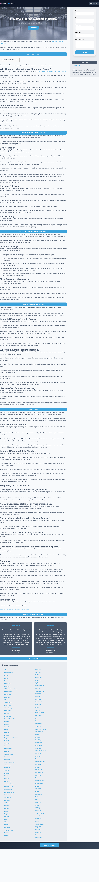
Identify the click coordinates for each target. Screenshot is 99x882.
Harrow (6, 824)
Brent (6, 811)
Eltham (37, 786)
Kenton (6, 833)
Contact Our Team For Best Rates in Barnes (33, 231)
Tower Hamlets (39, 691)
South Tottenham (40, 729)
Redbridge (38, 794)
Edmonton (38, 778)
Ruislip (37, 734)
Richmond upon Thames (11, 689)
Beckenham (38, 742)
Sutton (37, 675)
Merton (6, 735)
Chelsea (6, 700)
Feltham (6, 805)
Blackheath (38, 745)
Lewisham (38, 721)
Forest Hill (38, 680)
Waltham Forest (40, 780)
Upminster (38, 837)
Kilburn (6, 721)
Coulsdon (38, 753)
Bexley (37, 821)
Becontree (38, 818)
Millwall (37, 696)
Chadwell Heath (40, 824)
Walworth (7, 803)
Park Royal (7, 705)
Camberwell (8, 795)
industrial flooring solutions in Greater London (52, 71)
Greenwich (38, 723)
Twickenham (8, 702)
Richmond (7, 683)
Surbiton (6, 770)
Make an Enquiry (49, 845)
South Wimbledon (9, 719)
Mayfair (6, 740)
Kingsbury (7, 814)
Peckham (7, 827)
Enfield (37, 791)
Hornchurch (38, 835)
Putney (28, 610)
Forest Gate (38, 770)
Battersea (7, 697)
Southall (6, 776)
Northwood (38, 764)
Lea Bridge (38, 740)
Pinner (37, 707)
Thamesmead (39, 813)
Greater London (40, 761)
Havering (38, 832)
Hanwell (6, 713)
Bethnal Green (39, 685)
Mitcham (7, 773)
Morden (6, 746)
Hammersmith (10, 610)
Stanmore (38, 726)
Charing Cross (8, 754)
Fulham (17, 610)
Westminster (8, 748)
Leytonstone (39, 772)
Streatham (7, 765)
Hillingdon (38, 669)
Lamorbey (38, 810)
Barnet (37, 759)
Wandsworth (8, 691)
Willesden (7, 743)
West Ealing (8, 708)
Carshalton (38, 672)
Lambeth (7, 767)
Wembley (7, 759)
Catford (37, 710)
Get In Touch (85, 62)
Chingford (38, 802)
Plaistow (37, 767)
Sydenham (38, 683)
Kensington (7, 694)
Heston (6, 751)
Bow (36, 718)
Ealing (6, 729)
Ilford (36, 799)
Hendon (6, 816)
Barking (37, 797)
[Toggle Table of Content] (16, 60)
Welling (37, 808)
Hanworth (7, 800)
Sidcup (37, 805)
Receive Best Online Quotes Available (33, 133)
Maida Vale (7, 716)
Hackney (38, 694)
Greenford (7, 757)
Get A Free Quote (33, 658)
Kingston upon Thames (11, 738)
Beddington (38, 677)
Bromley (37, 737)
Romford (38, 829)
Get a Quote (33, 28)
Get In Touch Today (33, 54)
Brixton (6, 778)
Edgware (38, 704)
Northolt (6, 808)
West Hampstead (9, 762)
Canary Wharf (39, 713)
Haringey (38, 699)
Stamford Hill (39, 702)
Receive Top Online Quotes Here (33, 304)
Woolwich (38, 789)
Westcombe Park (40, 751)
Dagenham (38, 827)
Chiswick (2, 610)
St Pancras (7, 797)
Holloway (7, 835)
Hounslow (7, 727)
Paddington (7, 710)
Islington (6, 822)
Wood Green (39, 732)
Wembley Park (8, 789)
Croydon (37, 688)
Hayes (6, 819)
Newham (38, 775)
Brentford (7, 686)
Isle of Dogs (38, 715)
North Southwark (9, 792)
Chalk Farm (7, 781)
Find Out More (33, 409)
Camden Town (8, 784)
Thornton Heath (9, 830)
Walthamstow (39, 783)
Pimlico (6, 724)
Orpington (38, 816)
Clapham (7, 732)
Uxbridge (38, 748)
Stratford (37, 756)
